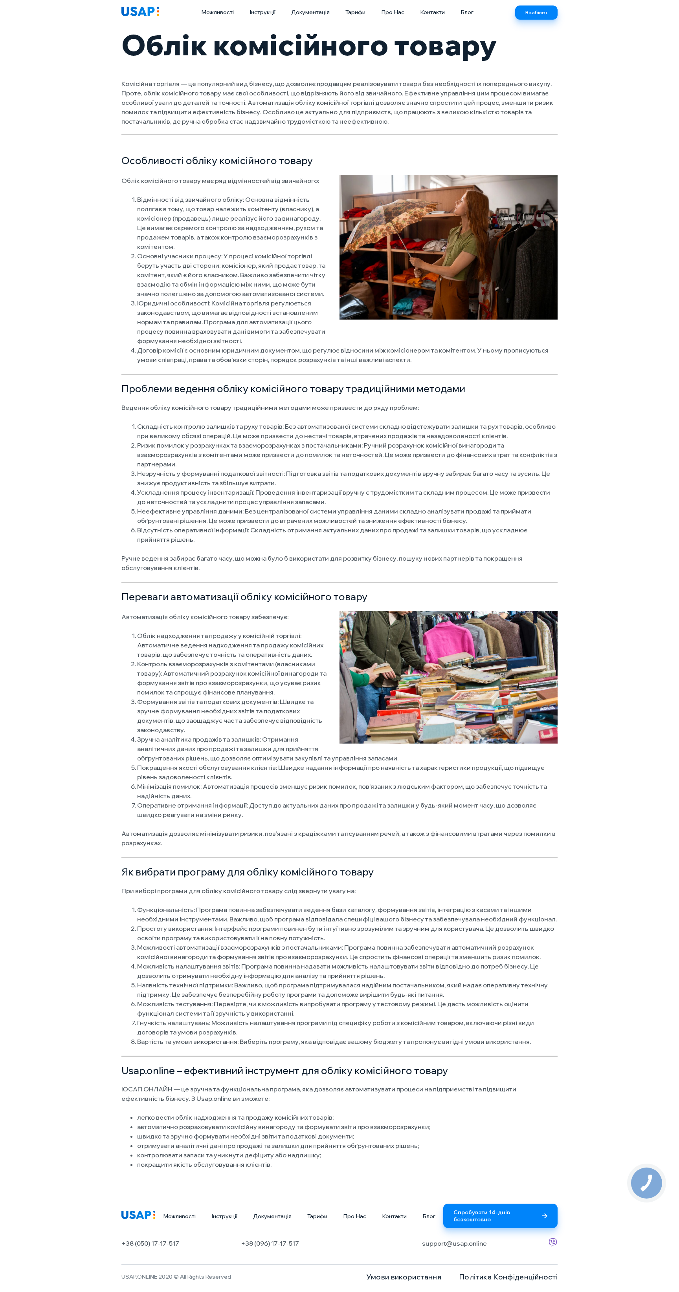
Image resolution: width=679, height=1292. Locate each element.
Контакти (432, 12)
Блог (467, 12)
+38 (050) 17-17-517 (150, 1243)
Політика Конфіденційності (508, 1276)
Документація (310, 12)
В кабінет (536, 12)
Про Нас (392, 12)
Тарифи (355, 12)
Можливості (217, 12)
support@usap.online (454, 1243)
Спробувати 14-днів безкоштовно (481, 1216)
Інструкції (262, 12)
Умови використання (404, 1276)
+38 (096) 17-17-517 (270, 1243)
